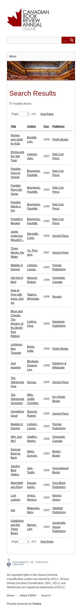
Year (46, 126)
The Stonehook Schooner (17, 399)
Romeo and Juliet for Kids (17, 139)
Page (15, 114)
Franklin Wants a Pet (16, 206)
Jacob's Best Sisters (15, 470)
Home (11, 595)
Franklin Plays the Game (16, 189)
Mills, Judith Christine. (33, 399)
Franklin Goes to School (16, 173)
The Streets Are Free (17, 382)
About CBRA (28, 595)
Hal (13, 510)
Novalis (57, 296)
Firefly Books (60, 139)
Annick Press (60, 235)
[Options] (65, 40)
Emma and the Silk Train (17, 156)
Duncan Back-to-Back (16, 453)
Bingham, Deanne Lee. (33, 365)
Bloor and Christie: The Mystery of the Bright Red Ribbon (17, 324)
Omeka (36, 603)
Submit (71, 40)
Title (13, 126)
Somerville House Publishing (59, 527)
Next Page (47, 114)
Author (31, 126)
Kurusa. (32, 382)
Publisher (58, 126)
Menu (12, 56)
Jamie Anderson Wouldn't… (17, 236)
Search (46, 595)
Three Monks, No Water (17, 252)
